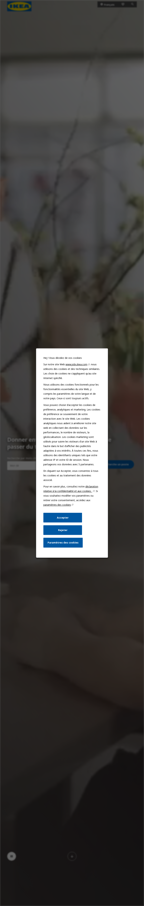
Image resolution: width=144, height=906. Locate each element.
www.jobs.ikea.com (76, 364)
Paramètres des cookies (63, 542)
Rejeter (62, 530)
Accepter (62, 517)
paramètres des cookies (57, 504)
